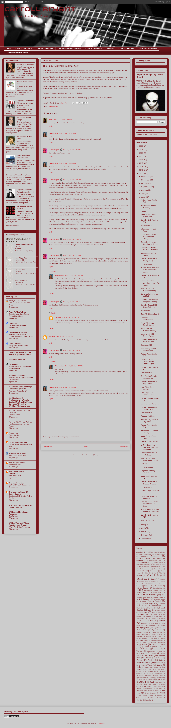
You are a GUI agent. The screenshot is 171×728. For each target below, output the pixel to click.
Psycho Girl (158, 663)
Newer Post (47, 446)
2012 (141, 173)
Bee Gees (146, 564)
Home (9, 48)
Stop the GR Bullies (17, 453)
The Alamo (159, 688)
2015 (141, 163)
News (147, 647)
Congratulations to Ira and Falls (149, 295)
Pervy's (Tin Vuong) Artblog (20, 422)
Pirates (148, 658)
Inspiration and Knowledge (20, 387)
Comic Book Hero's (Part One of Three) (149, 249)
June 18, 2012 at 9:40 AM (67, 163)
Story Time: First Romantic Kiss (23, 157)
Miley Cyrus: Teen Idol (25, 64)
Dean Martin (148, 590)
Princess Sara (53, 133)
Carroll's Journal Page (126, 48)
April (143, 528)
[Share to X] (81, 103)
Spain (148, 675)
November (145, 180)
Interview (140, 614)
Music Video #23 (12, 226)
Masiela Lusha (157, 634)
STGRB (162, 680)
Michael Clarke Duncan (154, 636)
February (145, 535)
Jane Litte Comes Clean (17, 455)
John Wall (162, 618)
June (143, 197)
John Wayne (143, 621)
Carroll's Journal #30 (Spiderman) (149, 408)
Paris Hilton (140, 653)
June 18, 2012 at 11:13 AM (72, 255)
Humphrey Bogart (159, 610)
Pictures (149, 655)
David (138, 590)
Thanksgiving (148, 688)
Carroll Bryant (39, 10)
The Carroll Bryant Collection (16, 473)
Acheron (154, 552)
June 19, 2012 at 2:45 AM (67, 387)
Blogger (101, 723)
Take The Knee (141, 684)
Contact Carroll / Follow (24, 48)
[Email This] (77, 103)
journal (161, 621)
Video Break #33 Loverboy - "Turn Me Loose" (150, 283)
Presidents (145, 662)
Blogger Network (144, 566)
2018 (141, 153)
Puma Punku (140, 665)
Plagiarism (159, 658)
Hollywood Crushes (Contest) (148, 207)
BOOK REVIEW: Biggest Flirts (20, 485)
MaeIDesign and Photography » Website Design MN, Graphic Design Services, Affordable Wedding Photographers (20, 402)
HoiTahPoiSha (148, 608)
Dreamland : (14, 364)
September (146, 187)
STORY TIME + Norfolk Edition (17, 53)
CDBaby (144, 464)
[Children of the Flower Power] (10, 248)
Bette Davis (155, 564)
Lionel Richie (142, 630)
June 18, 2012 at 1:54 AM (63, 119)
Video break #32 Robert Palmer (147, 335)
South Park (139, 675)
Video (162, 693)
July (143, 194)
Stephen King (161, 677)
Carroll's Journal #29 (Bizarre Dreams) (149, 483)
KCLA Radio (154, 623)
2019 (141, 149)
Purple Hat (13, 433)
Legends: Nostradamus (147, 318)
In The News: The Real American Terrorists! (150, 510)
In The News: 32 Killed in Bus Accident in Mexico (150, 270)
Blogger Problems (148, 416)
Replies (53, 271)
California (147, 573)
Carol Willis (158, 573)
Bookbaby (110, 48)
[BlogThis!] (79, 103)
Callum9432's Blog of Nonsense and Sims (18, 333)
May (143, 525)
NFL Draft (156, 647)
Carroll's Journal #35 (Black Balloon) (149, 306)
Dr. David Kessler (156, 592)
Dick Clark (158, 590)
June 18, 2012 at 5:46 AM (72, 149)
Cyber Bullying (14, 435)
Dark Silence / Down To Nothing (149, 454)
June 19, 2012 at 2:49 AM (74, 366)
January (144, 538)
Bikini (163, 564)
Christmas (149, 584)
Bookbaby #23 (146, 225)
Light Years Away (159, 628)
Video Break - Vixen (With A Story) (148, 215)
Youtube (148, 700)
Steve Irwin (142, 679)
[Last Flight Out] (10, 262)
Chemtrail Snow (143, 582)
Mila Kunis (154, 638)
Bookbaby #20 (146, 345)
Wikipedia (153, 698)
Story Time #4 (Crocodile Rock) (148, 329)
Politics (162, 660)
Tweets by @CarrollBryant (146, 134)
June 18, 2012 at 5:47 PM (70, 317)
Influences (143, 612)
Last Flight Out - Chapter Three (147, 394)
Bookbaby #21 (146, 311)
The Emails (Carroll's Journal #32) (149, 377)
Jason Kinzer (147, 616)
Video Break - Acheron (150, 404)
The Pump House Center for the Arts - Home (21, 506)
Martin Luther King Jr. (143, 634)
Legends (145, 628)
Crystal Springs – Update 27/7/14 (21, 336)
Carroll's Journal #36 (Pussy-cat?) (149, 260)
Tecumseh (161, 684)
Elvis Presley (144, 599)
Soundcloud (158, 673)
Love (160, 630)
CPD (137, 588)
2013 (141, 170)
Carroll (139, 576)
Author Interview (142, 562)
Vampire (147, 693)
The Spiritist (13, 516)
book (163, 566)
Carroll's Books (149, 579)
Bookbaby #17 (146, 487)
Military (146, 640)
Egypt (163, 597)
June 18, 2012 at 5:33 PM (64, 336)
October (144, 183)
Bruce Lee (153, 571)
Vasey (154, 693)
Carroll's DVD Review (149, 442)
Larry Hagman (149, 625)
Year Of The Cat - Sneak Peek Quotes (149, 459)
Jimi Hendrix (140, 618)
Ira (149, 614)
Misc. (138, 642)
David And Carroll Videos (148, 48)
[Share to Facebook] (84, 103)
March (144, 532)
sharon (51, 119)
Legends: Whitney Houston (148, 472)
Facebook (142, 601)
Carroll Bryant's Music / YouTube (69, 48)
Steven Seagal (152, 679)
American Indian (143, 558)
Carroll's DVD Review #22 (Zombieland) (149, 300)
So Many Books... (15, 415)
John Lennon (151, 618)
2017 (141, 156)
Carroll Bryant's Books (45, 48)
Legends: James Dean (26, 190)
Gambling (162, 603)
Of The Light (20, 269)
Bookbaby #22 (146, 264)
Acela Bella (139, 552)
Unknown (58, 317)
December (145, 176)
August (144, 190)
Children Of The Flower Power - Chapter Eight (148, 362)
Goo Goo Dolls (143, 606)
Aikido (140, 554)
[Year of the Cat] (10, 284)
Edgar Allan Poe (148, 597)
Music (144, 645)
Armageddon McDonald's (154, 560)
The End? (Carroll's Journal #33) (148, 350)
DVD (137, 594)
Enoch (156, 599)
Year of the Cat (21, 280)
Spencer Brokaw (141, 677)
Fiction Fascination (17, 375)
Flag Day (140, 603)
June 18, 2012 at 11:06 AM (72, 239)
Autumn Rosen (158, 562)
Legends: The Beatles (25, 101)
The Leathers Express (18, 483)
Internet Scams (157, 612)
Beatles (138, 564)
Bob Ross (155, 566)
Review (156, 667)
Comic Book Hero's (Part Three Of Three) (148, 236)
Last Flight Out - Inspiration (147, 388)
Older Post (124, 446)
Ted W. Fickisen (144, 686)
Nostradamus (156, 649)
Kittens (143, 211)
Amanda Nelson (160, 554)
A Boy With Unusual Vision (18, 346)
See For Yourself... (16, 465)
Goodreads (155, 606)
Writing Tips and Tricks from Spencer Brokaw (19, 524)
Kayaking (144, 623)
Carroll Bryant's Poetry (94, 48)
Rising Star (151, 669)
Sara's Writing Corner (18, 442)
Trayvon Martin (153, 690)
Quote (149, 665)
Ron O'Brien (142, 671)
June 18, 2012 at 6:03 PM (71, 350)
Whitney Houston (141, 698)
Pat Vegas (152, 653)
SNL (150, 673)
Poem (139, 660)
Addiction (162, 552)
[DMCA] (11, 717)
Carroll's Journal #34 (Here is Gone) (149, 340)
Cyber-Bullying (157, 588)
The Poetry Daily (141, 690)
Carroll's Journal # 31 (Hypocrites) (149, 383)
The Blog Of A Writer (17, 463)
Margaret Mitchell (142, 632)
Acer (147, 552)
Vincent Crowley (148, 695)
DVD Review (149, 594)
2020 (141, 146)
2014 (141, 167)
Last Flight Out (21, 258)
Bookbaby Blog (147, 467)
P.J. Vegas (159, 651)
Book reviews (144, 569)
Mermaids (139, 636)
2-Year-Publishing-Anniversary (20, 527)
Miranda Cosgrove (156, 640)
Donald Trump (141, 592)
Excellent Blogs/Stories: (17, 325)
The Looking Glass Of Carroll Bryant (18, 493)
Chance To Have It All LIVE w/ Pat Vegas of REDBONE (20, 354)
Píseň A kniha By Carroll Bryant (147, 324)
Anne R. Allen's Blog (17, 312)
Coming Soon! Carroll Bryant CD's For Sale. (149, 504)
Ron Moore (161, 669)
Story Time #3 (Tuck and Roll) (149, 497)
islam (155, 614)
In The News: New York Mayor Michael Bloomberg (149, 447)
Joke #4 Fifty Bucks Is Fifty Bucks (149, 421)
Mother (144, 642)
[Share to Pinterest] (86, 103)
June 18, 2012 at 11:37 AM (74, 275)
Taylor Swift (152, 684)
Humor (148, 610)
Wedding (159, 695)
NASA (154, 644)
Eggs (156, 597)
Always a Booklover (17, 301)
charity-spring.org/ (17, 359)
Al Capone (148, 554)
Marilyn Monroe (157, 632)
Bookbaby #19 (146, 373)
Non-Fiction (146, 649)
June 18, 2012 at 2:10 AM (67, 133)
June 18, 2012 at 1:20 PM (71, 301)
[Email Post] (72, 103)
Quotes (159, 665)
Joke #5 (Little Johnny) (150, 314)
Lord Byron (152, 630)
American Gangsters (150, 556)
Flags (151, 603)
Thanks (138, 688)
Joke (152, 621)
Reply (51, 126)
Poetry (150, 660)
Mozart (153, 642)
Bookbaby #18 (146, 413)
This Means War (15, 476)
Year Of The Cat (147, 520)
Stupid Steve (158, 682)
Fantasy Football (154, 601)
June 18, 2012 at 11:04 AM (72, 179)
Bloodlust (13, 323)
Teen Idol (157, 686)
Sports (152, 677)
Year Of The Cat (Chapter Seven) (148, 289)
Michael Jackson (141, 638)
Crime (145, 588)
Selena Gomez (153, 671)
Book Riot (157, 569)
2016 (141, 160)
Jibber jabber (158, 616)
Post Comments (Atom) (90, 455)
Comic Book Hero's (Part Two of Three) (149, 243)
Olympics (150, 651)
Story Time (144, 682)
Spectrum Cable (157, 675)
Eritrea (163, 599)
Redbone (139, 667)
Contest (159, 586)
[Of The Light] (10, 273)
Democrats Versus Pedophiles (18, 175)
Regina (148, 667)
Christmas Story (149, 586)
